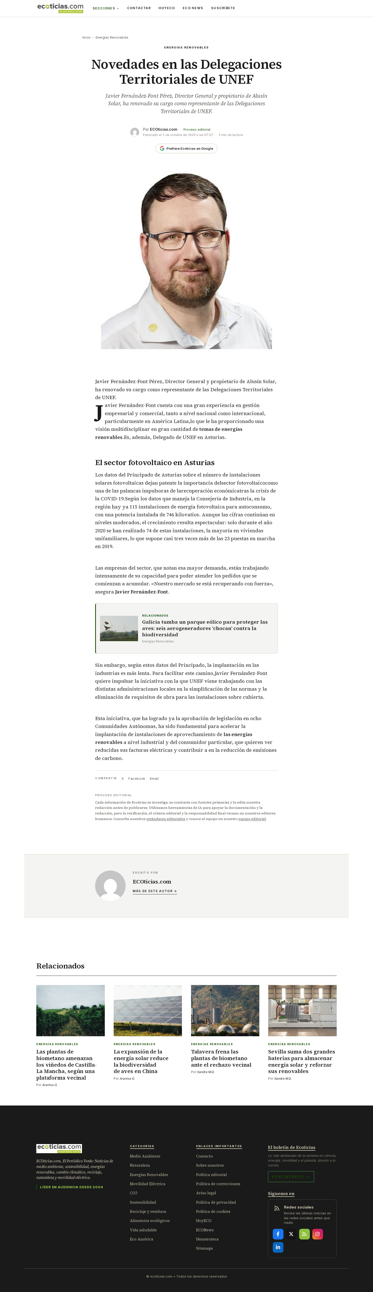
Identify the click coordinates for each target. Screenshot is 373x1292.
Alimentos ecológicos (150, 1220)
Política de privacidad (216, 1202)
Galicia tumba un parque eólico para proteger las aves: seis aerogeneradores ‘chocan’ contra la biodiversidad (205, 628)
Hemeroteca (207, 1239)
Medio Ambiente (145, 1156)
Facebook (136, 778)
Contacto (204, 1156)
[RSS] (304, 1234)
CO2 (133, 1193)
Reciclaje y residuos (148, 1211)
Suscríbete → (291, 1176)
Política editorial (211, 1174)
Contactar (139, 8)
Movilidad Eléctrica (147, 1183)
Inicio (86, 37)
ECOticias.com (163, 129)
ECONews (205, 1230)
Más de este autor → (155, 891)
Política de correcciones (218, 1183)
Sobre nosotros (210, 1165)
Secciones (104, 8)
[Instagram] (317, 1234)
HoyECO (167, 8)
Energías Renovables (112, 37)
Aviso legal (206, 1193)
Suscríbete (223, 8)
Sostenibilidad (143, 1202)
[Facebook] (278, 1234)
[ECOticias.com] (60, 8)
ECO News (193, 8)
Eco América (141, 1239)
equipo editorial (252, 818)
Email (154, 778)
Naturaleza (140, 1165)
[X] (291, 1234)
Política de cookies (213, 1211)
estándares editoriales (165, 818)
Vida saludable (143, 1230)
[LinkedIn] (278, 1247)
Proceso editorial (196, 129)
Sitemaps (204, 1248)
